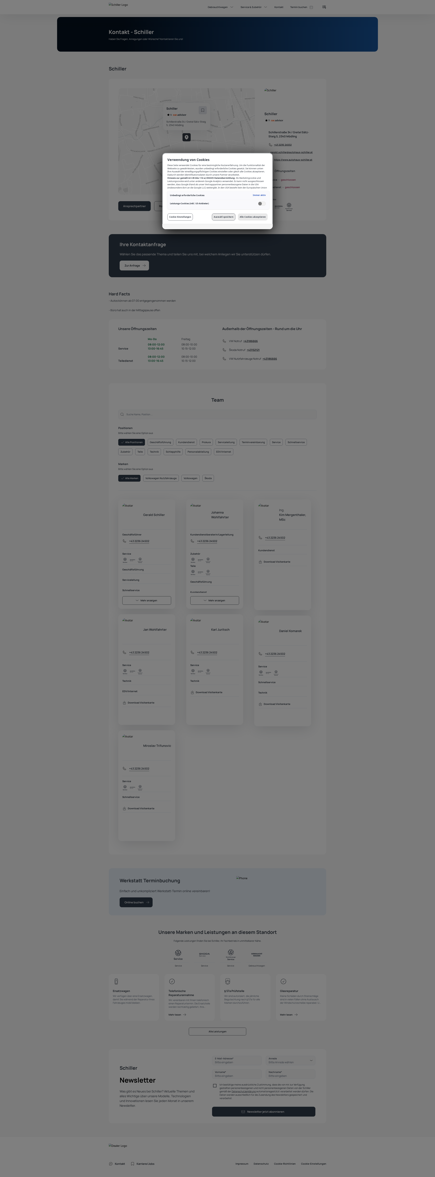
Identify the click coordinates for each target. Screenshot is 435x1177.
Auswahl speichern (223, 217)
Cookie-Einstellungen (180, 217)
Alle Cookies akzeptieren (253, 217)
